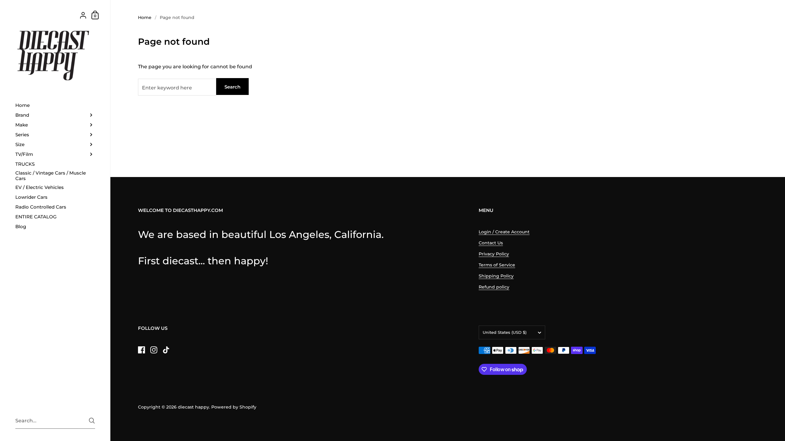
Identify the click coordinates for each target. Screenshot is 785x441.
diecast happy (193, 407)
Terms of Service (497, 265)
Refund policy (494, 287)
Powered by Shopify (233, 407)
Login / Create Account (504, 232)
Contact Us (491, 243)
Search (232, 87)
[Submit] (92, 420)
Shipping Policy (496, 276)
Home (144, 17)
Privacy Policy (494, 254)
